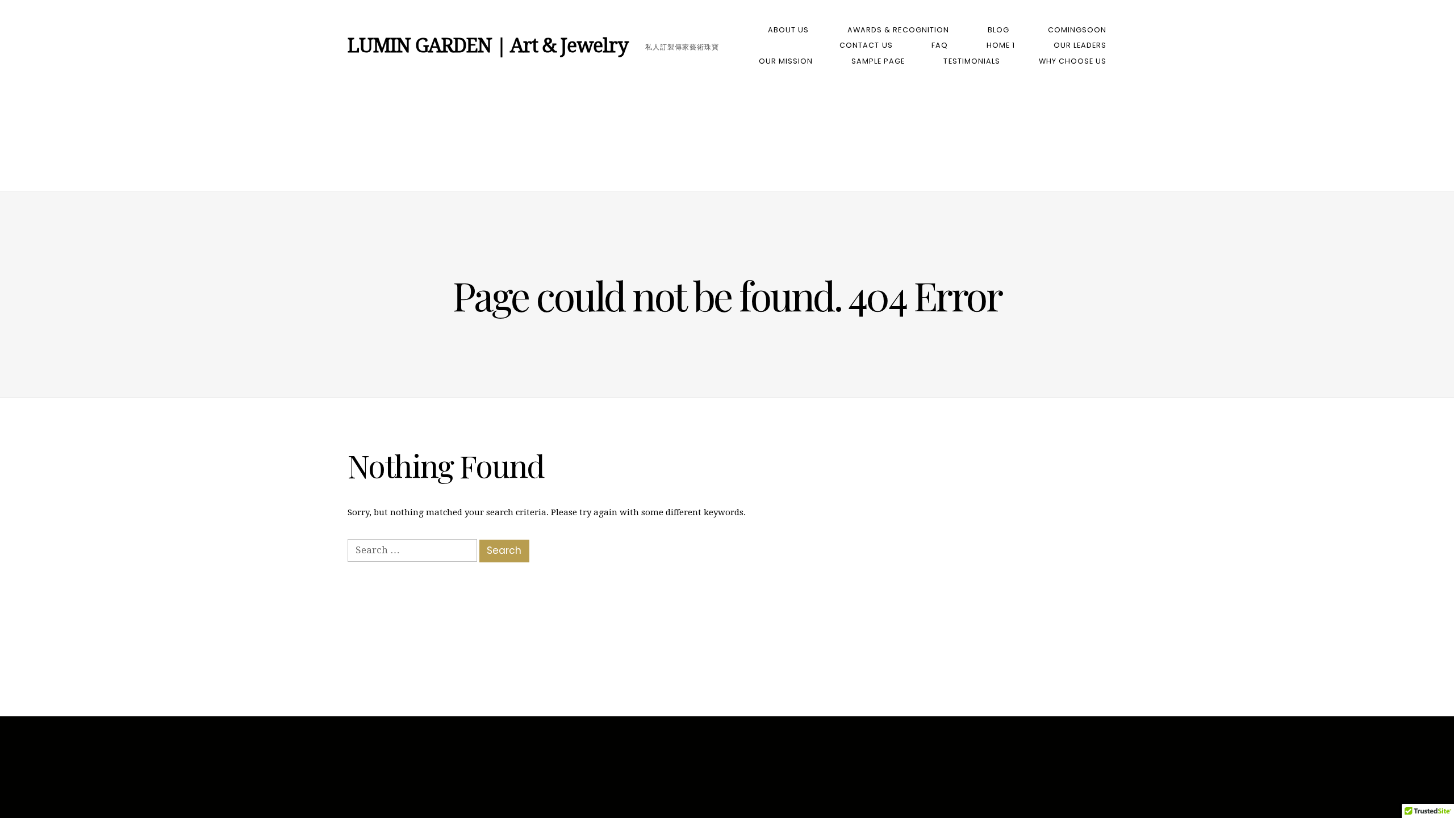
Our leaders (1080, 45)
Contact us (865, 45)
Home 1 (1001, 45)
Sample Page (878, 61)
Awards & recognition (898, 30)
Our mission (786, 61)
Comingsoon (1077, 30)
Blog (998, 30)
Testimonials (971, 61)
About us (788, 30)
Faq (939, 45)
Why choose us (1072, 61)
